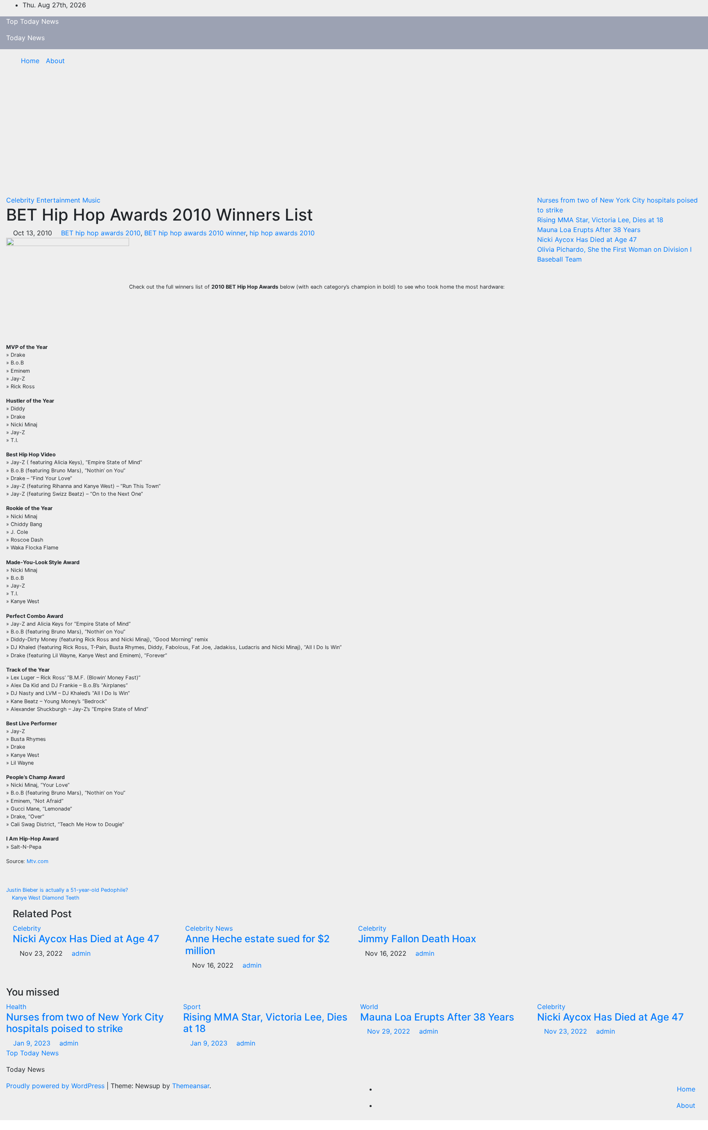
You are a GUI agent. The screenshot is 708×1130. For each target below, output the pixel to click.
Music (91, 200)
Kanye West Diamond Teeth (44, 898)
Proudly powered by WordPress (56, 1086)
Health (16, 1006)
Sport (192, 1006)
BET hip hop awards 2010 (101, 233)
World (369, 1006)
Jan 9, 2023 (31, 1043)
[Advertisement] (354, 133)
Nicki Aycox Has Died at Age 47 (86, 939)
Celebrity (21, 200)
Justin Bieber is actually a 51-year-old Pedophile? (67, 890)
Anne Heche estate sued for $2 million (257, 945)
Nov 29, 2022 (388, 1031)
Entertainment (59, 200)
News (224, 928)
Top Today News (32, 21)
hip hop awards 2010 (282, 233)
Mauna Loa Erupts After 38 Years (588, 230)
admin (80, 953)
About (55, 61)
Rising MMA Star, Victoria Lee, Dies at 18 (600, 220)
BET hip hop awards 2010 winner (195, 233)
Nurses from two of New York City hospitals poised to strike (85, 1023)
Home (30, 61)
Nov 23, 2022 (565, 1031)
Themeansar (190, 1086)
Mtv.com (36, 861)
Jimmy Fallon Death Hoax (417, 939)
